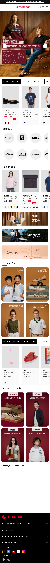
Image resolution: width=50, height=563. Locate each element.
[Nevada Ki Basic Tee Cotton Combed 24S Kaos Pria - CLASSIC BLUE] (44, 207)
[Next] (45, 46)
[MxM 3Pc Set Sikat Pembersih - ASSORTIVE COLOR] (44, 383)
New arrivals (11, 81)
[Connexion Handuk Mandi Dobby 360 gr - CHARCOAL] (28, 207)
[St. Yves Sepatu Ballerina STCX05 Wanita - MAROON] (8, 123)
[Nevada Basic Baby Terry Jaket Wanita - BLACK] (17, 207)
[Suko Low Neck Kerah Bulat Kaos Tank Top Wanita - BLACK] (44, 123)
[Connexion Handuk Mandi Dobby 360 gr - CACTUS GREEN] (25, 207)
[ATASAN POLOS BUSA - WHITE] (5, 506)
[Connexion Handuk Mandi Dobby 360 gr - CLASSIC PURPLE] (31, 207)
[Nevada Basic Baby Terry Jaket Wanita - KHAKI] (14, 207)
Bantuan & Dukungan (15, 536)
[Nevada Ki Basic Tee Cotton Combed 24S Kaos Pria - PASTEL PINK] (47, 207)
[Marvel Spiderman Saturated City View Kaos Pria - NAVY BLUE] (25, 123)
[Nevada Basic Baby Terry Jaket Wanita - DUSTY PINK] (5, 207)
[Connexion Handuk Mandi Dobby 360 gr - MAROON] (34, 207)
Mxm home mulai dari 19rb (19, 342)
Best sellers (33, 81)
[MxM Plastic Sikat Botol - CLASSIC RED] (5, 383)
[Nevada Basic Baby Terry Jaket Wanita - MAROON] (11, 207)
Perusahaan (9, 543)
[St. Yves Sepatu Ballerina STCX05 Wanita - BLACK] (5, 123)
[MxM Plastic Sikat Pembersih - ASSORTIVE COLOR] (25, 383)
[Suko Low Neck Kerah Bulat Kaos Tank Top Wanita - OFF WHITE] (47, 123)
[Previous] (5, 46)
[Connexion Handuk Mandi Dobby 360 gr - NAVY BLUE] (37, 207)
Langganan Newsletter (16, 524)
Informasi (8, 530)
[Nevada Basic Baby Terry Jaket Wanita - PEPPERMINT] (8, 207)
